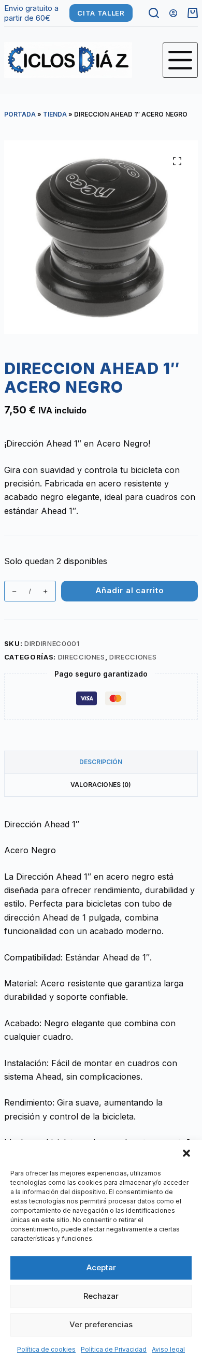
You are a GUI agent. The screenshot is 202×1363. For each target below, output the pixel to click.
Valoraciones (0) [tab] (100, 784)
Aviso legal (168, 1349)
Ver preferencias (101, 1324)
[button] (186, 1153)
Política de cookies (46, 1349)
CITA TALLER (100, 13)
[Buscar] (154, 13)
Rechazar (101, 1296)
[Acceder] (173, 13)
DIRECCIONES (81, 657)
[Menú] (180, 60)
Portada (20, 114)
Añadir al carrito (129, 590)
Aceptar (101, 1267)
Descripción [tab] (100, 762)
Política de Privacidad (114, 1349)
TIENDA (55, 114)
